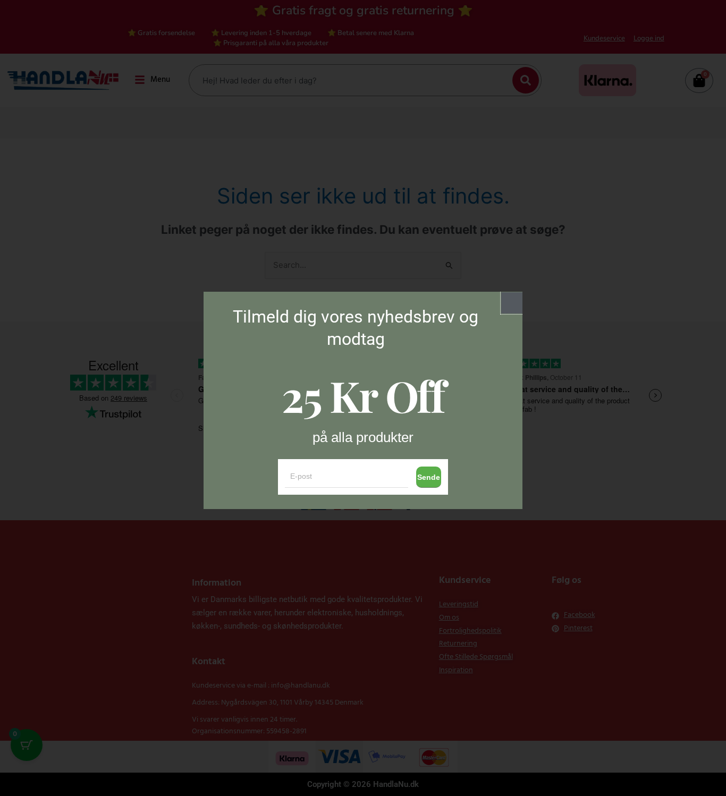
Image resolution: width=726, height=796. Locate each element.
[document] (363, 398)
